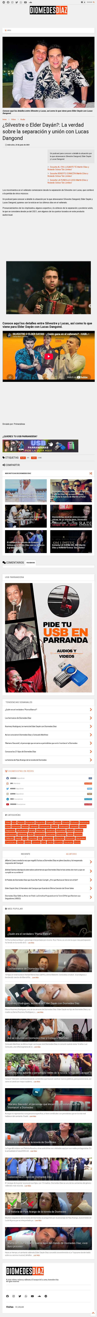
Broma (77, 842)
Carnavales (80, 838)
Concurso (36, 842)
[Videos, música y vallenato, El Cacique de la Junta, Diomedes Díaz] (48, 13)
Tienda (50, 842)
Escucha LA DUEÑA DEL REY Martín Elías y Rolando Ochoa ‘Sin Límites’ (68, 546)
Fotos (8, 826)
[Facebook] (8, 2)
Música (58, 822)
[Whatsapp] (21, 2)
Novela (32, 830)
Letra (25, 838)
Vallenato (9, 838)
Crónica (83, 826)
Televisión (34, 826)
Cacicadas (51, 834)
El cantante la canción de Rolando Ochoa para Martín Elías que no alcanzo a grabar (25, 545)
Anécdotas (84, 822)
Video (13, 119)
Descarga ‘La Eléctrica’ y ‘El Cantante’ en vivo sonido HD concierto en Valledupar (25, 520)
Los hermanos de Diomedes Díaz (26, 968)
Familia (54, 826)
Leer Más (31, 943)
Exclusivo (74, 822)
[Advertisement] (48, 21)
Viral (43, 842)
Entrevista (16, 826)
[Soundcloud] (30, 2)
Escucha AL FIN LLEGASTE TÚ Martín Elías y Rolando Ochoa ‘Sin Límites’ (68, 168)
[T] (4, 2)
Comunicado (45, 826)
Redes (70, 834)
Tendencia (50, 830)
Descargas (68, 842)
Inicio (5, 119)
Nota (14, 822)
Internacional (11, 834)
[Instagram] (12, 2)
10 (9, 1238)
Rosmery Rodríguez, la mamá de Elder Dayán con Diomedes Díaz (44, 1003)
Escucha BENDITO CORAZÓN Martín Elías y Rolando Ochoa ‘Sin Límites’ (67, 174)
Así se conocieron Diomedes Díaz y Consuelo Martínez (38, 1038)
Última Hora (59, 838)
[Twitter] (16, 2)
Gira (39, 838)
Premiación (47, 838)
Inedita (27, 842)
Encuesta (58, 842)
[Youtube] (25, 2)
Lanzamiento (22, 830)
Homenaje (30, 822)
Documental (40, 834)
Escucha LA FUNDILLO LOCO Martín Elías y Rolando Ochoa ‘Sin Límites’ (67, 181)
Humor (20, 842)
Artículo (21, 822)
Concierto (74, 826)
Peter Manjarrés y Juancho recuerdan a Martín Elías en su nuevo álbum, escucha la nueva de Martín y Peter (70, 494)
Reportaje (40, 830)
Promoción (70, 838)
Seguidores (10, 830)
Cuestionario (11, 842)
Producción (63, 826)
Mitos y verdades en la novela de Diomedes (32, 1142)
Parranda (78, 830)
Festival (70, 830)
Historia (25, 826)
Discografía (61, 834)
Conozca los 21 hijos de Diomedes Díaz (30, 1176)
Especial (49, 822)
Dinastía (66, 822)
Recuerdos (40, 822)
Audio (22, 119)
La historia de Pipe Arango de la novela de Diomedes (37, 1211)
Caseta (18, 838)
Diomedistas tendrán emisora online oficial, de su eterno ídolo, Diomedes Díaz (69, 520)
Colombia (32, 838)
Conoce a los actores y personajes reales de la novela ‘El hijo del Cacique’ (48, 1072)
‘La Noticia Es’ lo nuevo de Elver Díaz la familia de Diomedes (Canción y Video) (25, 495)
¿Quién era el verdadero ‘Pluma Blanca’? (30, 933)
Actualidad (60, 830)
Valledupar (22, 834)
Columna (78, 834)
